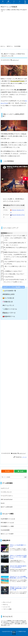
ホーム (3, 46)
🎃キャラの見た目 (8, 298)
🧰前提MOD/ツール (9, 316)
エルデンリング (15, 60)
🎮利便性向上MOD (9, 294)
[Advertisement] (14, 29)
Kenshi (2, 503)
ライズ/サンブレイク (6, 492)
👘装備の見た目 (8, 301)
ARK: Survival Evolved (6, 499)
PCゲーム (10, 46)
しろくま (24, 457)
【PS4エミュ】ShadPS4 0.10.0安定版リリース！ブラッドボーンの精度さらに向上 (18, 557)
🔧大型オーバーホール (10, 309)
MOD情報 (18, 46)
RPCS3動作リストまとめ (7, 522)
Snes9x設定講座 (5, 530)
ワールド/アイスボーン (7, 495)
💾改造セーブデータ (9, 313)
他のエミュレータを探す (7, 533)
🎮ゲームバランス (8, 305)
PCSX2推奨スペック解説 (7, 526)
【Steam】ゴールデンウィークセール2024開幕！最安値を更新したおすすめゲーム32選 (18, 588)
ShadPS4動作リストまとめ (8, 519)
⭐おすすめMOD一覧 (9, 290)
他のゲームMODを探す (7, 507)
